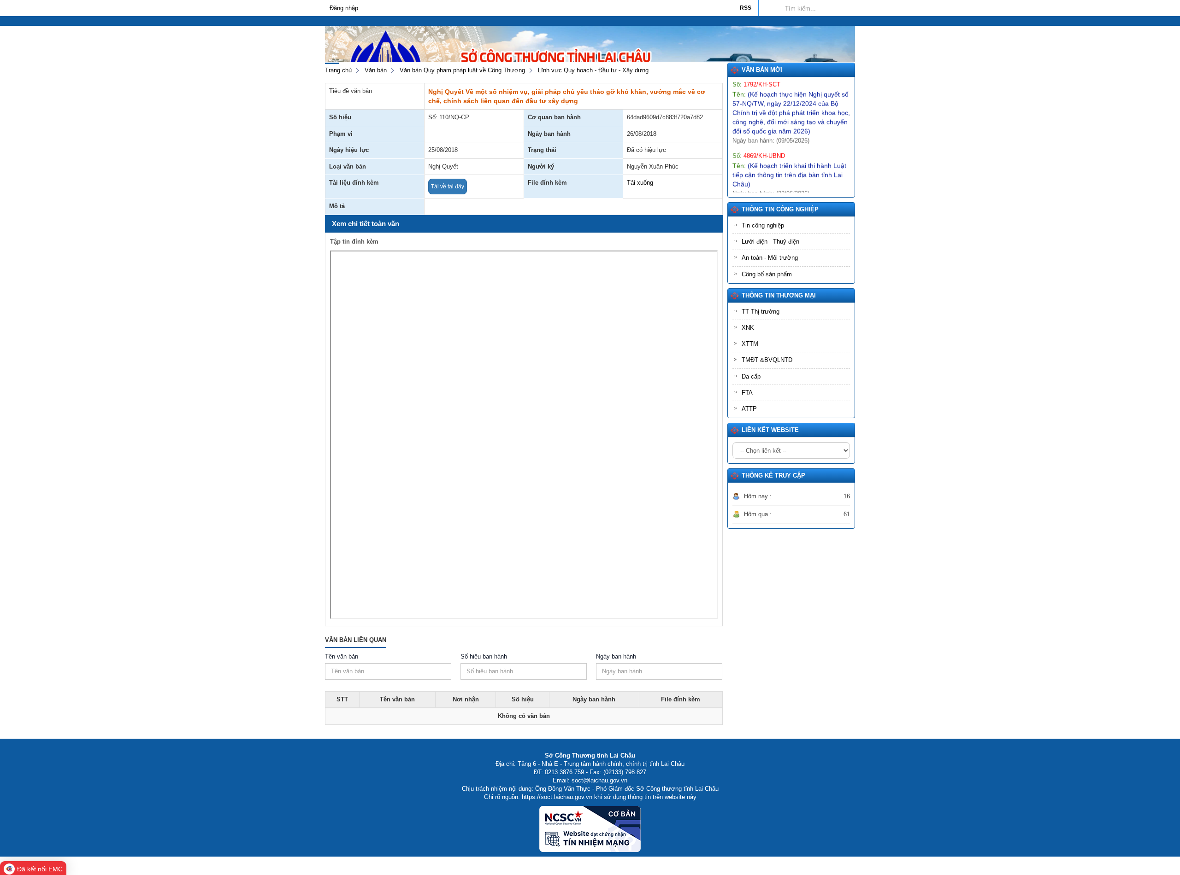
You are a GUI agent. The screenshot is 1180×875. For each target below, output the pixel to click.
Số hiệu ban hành (483, 656)
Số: (758, 139)
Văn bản (376, 70)
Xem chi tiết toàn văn (365, 224)
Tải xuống (640, 182)
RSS (745, 8)
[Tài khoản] (850, 20)
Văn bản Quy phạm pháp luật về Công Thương (462, 70)
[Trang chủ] (329, 20)
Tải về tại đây (447, 186)
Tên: (791, 96)
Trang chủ (338, 70)
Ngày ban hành (616, 656)
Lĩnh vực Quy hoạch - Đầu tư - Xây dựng (593, 70)
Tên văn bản (341, 656)
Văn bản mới (762, 69)
